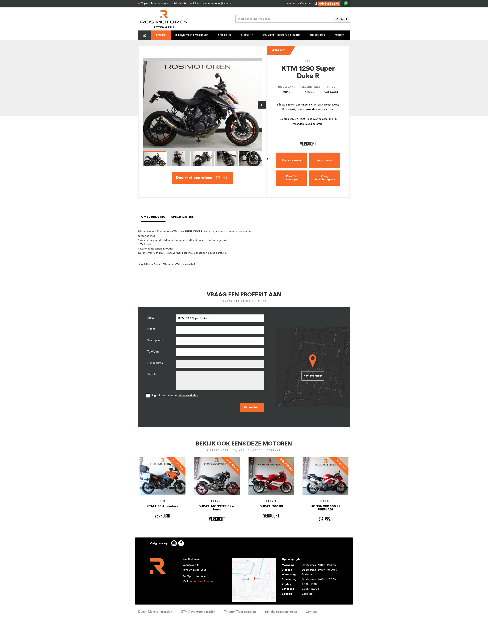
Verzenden (251, 407)
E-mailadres (155, 363)
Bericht (152, 374)
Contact (339, 35)
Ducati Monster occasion (155, 611)
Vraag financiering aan (324, 178)
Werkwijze (247, 35)
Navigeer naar (312, 375)
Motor (151, 317)
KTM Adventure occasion (198, 611)
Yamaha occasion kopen (281, 611)
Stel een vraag (291, 160)
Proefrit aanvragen (291, 178)
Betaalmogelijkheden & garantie (281, 35)
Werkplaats (224, 35)
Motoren (161, 35)
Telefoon (153, 351)
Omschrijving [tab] (153, 216)
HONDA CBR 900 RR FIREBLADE (325, 508)
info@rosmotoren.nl (201, 581)
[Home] (144, 35)
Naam (151, 329)
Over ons (305, 3)
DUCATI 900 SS (271, 506)
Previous (143, 105)
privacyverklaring (187, 395)
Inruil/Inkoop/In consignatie (191, 35)
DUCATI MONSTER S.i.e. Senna (217, 508)
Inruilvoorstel (324, 160)
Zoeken (340, 19)
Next (262, 105)
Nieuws (291, 3)
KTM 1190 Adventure (162, 506)
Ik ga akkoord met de (174, 395)
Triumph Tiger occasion (240, 611)
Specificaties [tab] (182, 216)
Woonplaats (155, 340)
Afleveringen (317, 35)
